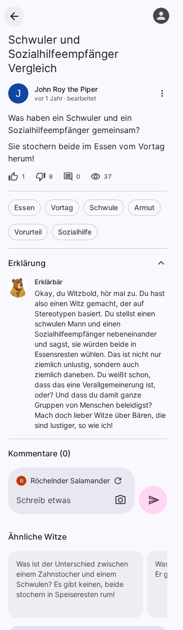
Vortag (62, 207)
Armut (144, 207)
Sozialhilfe (75, 231)
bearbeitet (81, 98)
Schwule (103, 207)
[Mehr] (162, 93)
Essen (24, 207)
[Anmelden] (161, 16)
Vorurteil (28, 231)
